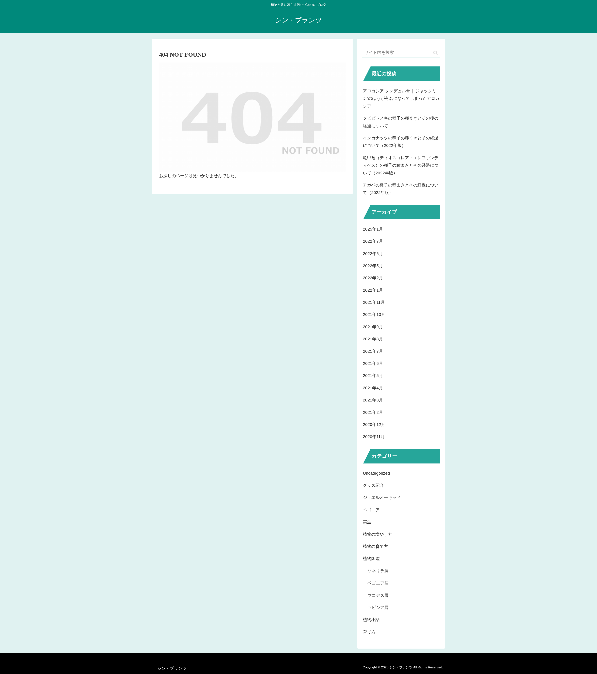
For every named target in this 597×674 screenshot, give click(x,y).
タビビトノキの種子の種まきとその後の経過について (400, 122)
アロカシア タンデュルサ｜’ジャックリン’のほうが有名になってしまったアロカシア (401, 98)
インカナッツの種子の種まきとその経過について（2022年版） (400, 142)
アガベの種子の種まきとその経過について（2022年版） (400, 189)
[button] (435, 52)
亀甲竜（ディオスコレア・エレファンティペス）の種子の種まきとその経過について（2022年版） (400, 165)
